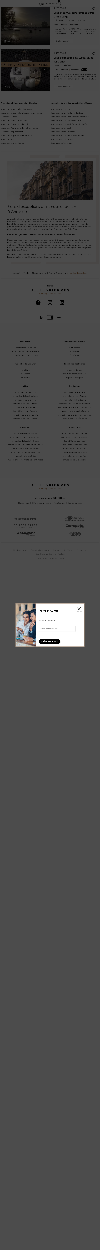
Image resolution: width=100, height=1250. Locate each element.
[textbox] (57, 629)
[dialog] (50, 625)
